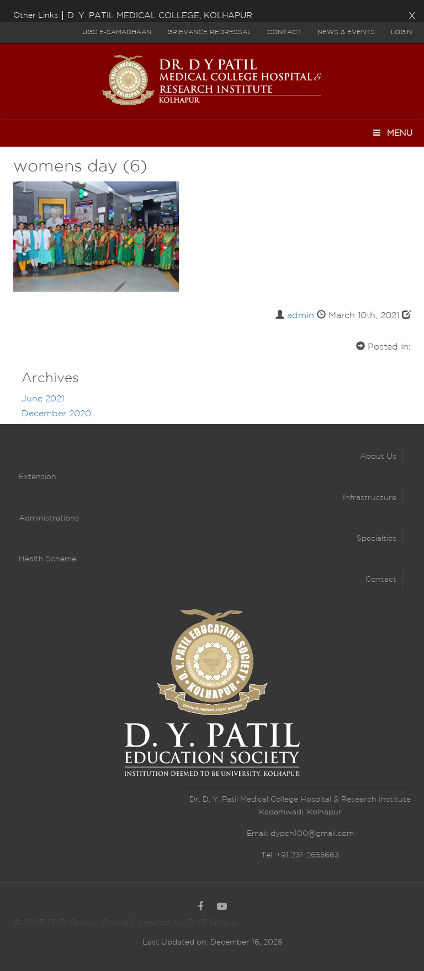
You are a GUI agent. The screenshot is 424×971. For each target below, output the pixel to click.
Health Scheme (47, 559)
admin (300, 316)
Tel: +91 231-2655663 (300, 855)
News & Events (346, 32)
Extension (37, 477)
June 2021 (43, 399)
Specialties (376, 538)
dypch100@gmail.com (312, 833)
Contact (284, 32)
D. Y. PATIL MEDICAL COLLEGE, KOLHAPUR (159, 15)
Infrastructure (369, 498)
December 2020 (56, 414)
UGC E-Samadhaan (116, 32)
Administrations (49, 518)
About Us (378, 456)
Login (401, 32)
